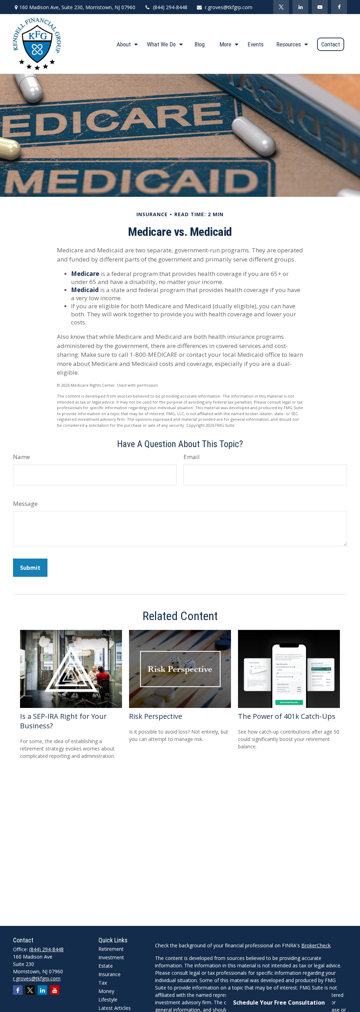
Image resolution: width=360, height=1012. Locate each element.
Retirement (111, 949)
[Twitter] (281, 7)
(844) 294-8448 (170, 7)
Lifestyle (107, 999)
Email (192, 457)
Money (106, 991)
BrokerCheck (315, 945)
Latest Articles (114, 1008)
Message (25, 503)
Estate (105, 965)
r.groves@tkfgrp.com (228, 7)
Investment (111, 957)
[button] (125, 44)
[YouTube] (320, 7)
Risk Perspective (155, 716)
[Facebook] (339, 7)
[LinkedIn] (300, 7)
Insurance (109, 974)
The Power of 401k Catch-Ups (286, 716)
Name (21, 457)
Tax (102, 982)
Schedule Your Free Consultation (279, 1002)
